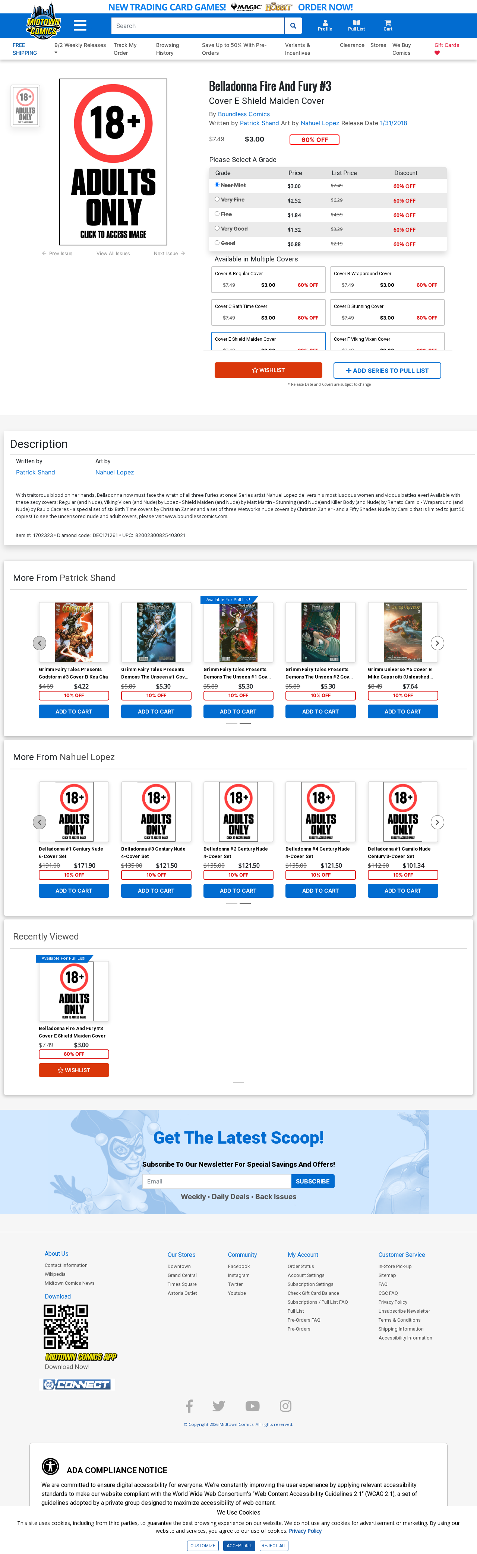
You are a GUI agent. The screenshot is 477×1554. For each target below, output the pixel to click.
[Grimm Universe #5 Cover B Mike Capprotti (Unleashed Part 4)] (403, 632)
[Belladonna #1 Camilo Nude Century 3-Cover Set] (403, 811)
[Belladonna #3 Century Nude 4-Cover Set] (156, 811)
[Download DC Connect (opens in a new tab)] (91, 1384)
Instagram (239, 1275)
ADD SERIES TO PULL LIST (390, 370)
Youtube (237, 1293)
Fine (226, 214)
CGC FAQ (388, 1293)
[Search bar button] (293, 26)
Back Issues (276, 1196)
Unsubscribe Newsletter (404, 1311)
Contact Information (66, 1265)
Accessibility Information (405, 1338)
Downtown (179, 1266)
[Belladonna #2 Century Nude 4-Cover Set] (238, 811)
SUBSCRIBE (313, 1181)
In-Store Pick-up (395, 1266)
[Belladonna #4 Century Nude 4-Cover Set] (320, 811)
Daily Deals (231, 1196)
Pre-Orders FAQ (304, 1320)
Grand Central (182, 1275)
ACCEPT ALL (239, 1545)
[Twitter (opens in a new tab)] (218, 1409)
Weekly (193, 1196)
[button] (80, 25)
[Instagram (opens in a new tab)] (285, 1409)
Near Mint (233, 185)
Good (228, 243)
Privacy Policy (393, 1302)
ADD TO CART (74, 711)
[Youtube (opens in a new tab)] (252, 1409)
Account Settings (306, 1275)
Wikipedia (55, 1274)
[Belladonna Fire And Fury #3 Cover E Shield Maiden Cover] (74, 991)
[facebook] (189, 1409)
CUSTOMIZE (202, 1545)
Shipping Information (401, 1329)
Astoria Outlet (182, 1293)
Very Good (234, 228)
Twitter (235, 1284)
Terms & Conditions (400, 1320)
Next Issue (166, 253)
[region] (39, 643)
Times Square (182, 1284)
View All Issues (113, 253)
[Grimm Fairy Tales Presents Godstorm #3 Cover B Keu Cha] (74, 632)
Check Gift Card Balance (313, 1293)
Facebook (239, 1266)
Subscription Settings (311, 1284)
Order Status (301, 1266)
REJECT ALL (274, 1545)
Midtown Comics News (70, 1283)
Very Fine (232, 199)
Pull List (296, 1311)
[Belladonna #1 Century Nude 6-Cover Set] (74, 811)
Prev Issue (60, 253)
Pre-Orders (299, 1329)
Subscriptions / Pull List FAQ (318, 1302)
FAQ (383, 1284)
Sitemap (387, 1275)
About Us (57, 1253)
